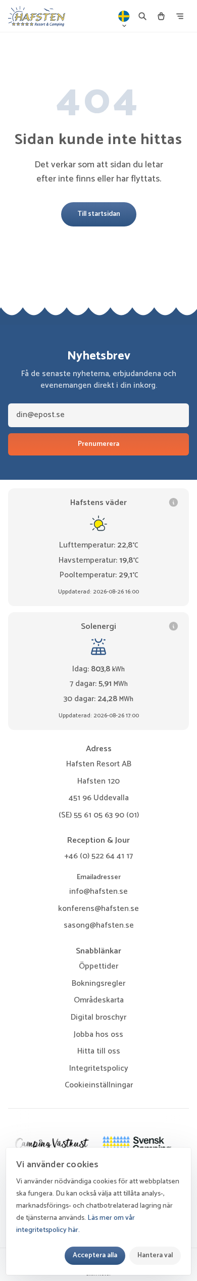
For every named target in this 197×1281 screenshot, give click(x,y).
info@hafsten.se (98, 891)
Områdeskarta (99, 1000)
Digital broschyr (98, 1017)
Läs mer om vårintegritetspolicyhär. (75, 1224)
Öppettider (98, 966)
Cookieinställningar (99, 1085)
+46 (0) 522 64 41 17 (98, 856)
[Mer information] (173, 502)
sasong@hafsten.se (99, 925)
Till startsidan (98, 213)
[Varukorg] (161, 16)
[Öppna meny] (180, 16)
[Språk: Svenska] (124, 16)
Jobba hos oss (98, 1034)
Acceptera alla (95, 1255)
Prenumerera (98, 444)
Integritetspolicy (98, 1068)
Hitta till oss (98, 1051)
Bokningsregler (98, 983)
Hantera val (155, 1255)
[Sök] (142, 16)
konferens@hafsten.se (98, 909)
